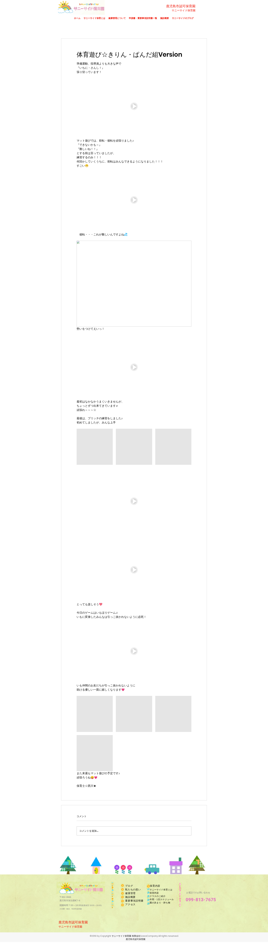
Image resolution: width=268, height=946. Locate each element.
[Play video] (134, 106)
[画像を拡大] (95, 447)
